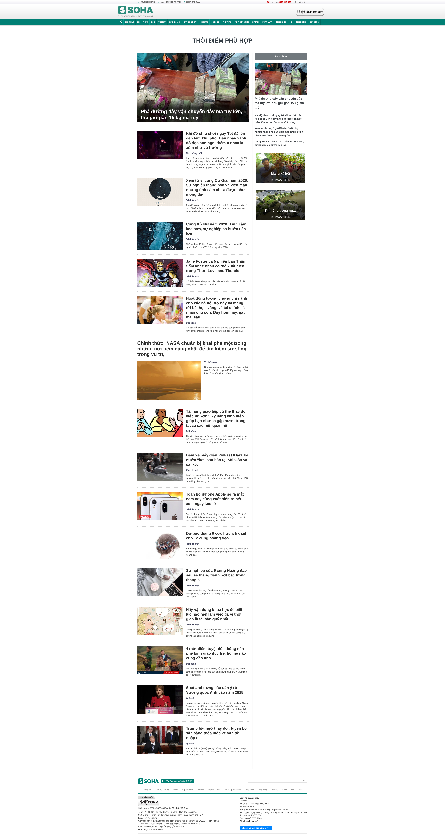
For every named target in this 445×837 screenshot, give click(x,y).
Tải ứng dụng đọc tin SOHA (179, 781)
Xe (291, 22)
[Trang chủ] (135, 12)
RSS (300, 790)
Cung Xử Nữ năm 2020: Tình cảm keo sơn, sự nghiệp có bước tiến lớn (216, 229)
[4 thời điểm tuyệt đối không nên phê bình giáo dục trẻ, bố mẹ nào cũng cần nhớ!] (160, 660)
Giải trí (255, 22)
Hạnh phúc (142, 22)
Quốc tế (215, 22)
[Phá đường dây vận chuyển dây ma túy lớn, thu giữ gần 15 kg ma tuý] (193, 87)
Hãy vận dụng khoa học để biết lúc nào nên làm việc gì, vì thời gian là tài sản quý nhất (214, 614)
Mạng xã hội (280, 173)
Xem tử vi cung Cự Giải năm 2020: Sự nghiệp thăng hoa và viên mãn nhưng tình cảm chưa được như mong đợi (217, 187)
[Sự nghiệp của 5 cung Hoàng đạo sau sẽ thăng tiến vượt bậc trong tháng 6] (160, 582)
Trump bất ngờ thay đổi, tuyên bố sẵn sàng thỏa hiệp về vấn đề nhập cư (216, 733)
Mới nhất (129, 22)
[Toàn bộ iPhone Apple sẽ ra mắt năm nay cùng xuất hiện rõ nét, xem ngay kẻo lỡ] (160, 506)
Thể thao (227, 22)
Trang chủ (147, 790)
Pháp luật (267, 22)
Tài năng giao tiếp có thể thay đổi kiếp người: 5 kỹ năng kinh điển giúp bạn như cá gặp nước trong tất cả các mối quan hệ (216, 418)
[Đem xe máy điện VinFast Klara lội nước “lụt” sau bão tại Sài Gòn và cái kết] (160, 467)
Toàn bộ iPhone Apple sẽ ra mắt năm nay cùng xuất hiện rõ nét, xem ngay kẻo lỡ (215, 499)
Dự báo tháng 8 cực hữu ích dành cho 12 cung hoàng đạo (216, 535)
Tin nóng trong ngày (280, 210)
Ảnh (292, 790)
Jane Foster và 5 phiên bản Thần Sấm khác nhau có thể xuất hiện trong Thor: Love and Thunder (215, 266)
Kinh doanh (174, 22)
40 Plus (204, 22)
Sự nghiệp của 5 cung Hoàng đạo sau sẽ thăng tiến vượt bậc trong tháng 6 (216, 575)
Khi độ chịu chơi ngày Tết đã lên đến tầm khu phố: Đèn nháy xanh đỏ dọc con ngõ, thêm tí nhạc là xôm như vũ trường (216, 140)
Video (284, 790)
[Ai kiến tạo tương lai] (309, 11)
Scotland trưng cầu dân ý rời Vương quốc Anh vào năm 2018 (214, 690)
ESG (153, 22)
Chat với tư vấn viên (257, 828)
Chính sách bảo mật (249, 821)
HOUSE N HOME (147, 2)
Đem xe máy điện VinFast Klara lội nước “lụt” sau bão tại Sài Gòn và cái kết (217, 460)
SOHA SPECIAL (193, 2)
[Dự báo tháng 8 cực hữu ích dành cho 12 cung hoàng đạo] (160, 545)
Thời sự (162, 22)
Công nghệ (301, 22)
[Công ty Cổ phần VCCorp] (180, 801)
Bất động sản (190, 22)
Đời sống (314, 22)
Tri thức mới (192, 200)
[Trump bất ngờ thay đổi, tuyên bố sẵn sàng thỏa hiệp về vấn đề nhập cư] (160, 740)
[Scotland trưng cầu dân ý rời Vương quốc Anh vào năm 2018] (160, 699)
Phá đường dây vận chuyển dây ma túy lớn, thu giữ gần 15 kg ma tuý (191, 114)
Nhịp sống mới (242, 22)
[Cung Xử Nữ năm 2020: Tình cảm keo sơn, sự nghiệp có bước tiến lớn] (160, 236)
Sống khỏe (281, 22)
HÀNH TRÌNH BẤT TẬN (170, 2)
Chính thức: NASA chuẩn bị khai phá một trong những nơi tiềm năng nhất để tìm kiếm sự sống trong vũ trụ (191, 348)
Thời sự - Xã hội (162, 790)
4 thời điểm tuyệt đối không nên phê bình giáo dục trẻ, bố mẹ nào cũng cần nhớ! (216, 653)
